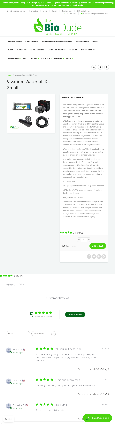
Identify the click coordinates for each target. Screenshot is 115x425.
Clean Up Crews (82, 41)
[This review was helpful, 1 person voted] (102, 394)
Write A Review (75, 314)
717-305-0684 (71, 13)
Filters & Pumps (88, 50)
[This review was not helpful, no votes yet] (106, 369)
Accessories (13, 58)
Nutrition (45, 58)
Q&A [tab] (21, 284)
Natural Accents (36, 50)
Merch (68, 58)
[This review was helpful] (102, 369)
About (45, 11)
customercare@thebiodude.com (95, 13)
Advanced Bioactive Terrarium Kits (57, 41)
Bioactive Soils (15, 41)
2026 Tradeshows (83, 11)
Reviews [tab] (10, 284)
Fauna (94, 41)
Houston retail (67, 11)
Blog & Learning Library (16, 11)
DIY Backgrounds (30, 58)
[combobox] (18, 333)
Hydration (72, 50)
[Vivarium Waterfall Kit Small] (31, 113)
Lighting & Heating (56, 50)
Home (9, 75)
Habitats (58, 58)
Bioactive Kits (31, 41)
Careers (54, 11)
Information (33, 11)
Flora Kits (21, 50)
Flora (10, 50)
